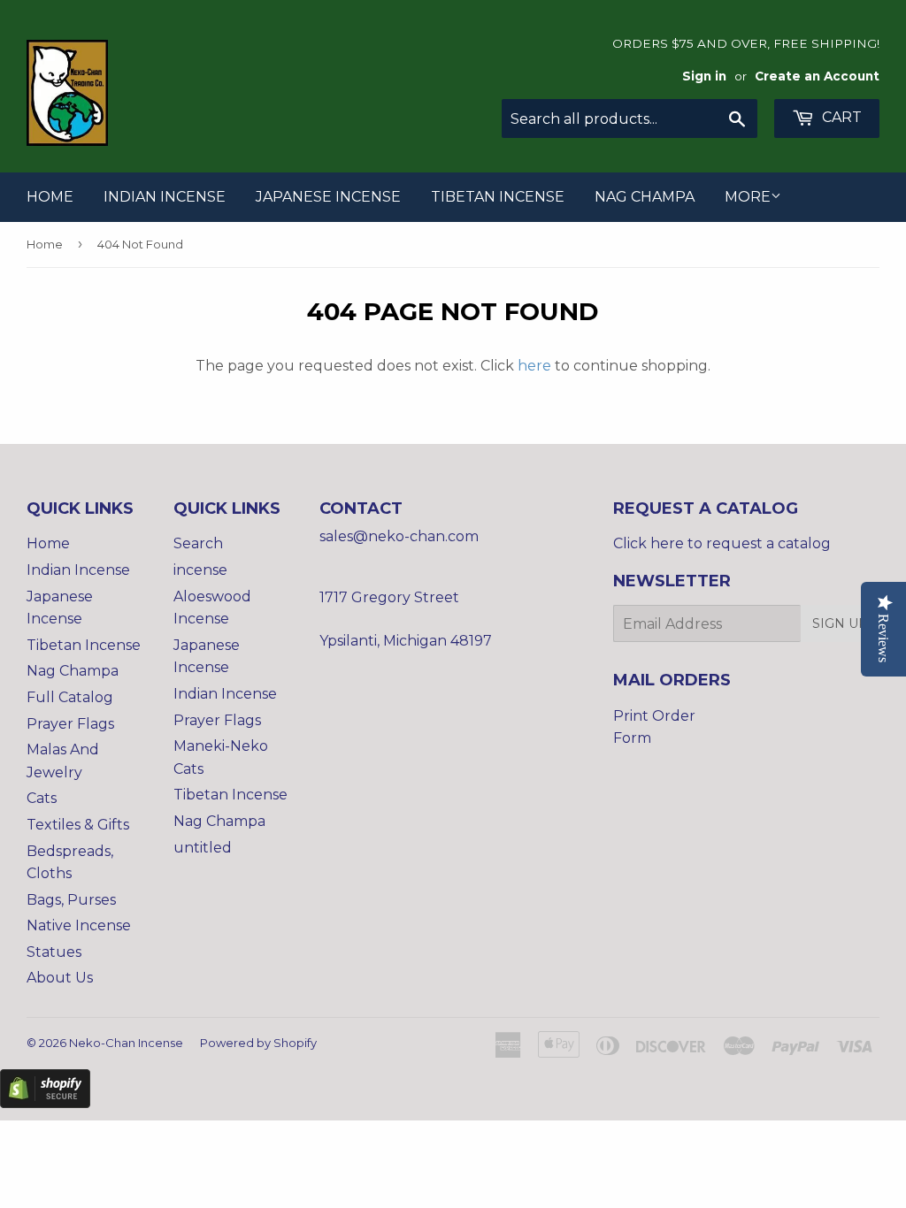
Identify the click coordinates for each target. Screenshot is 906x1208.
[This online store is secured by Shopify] (45, 1103)
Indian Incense (165, 196)
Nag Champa (645, 196)
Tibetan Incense (497, 196)
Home (50, 196)
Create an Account (817, 76)
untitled (202, 847)
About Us (60, 977)
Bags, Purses (71, 899)
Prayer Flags (70, 723)
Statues (54, 952)
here (534, 365)
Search (198, 543)
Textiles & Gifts (78, 824)
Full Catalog (70, 697)
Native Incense (79, 925)
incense (200, 570)
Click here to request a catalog (722, 543)
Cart (840, 117)
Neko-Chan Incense (126, 1043)
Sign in (704, 76)
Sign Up (840, 623)
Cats (42, 798)
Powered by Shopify (258, 1043)
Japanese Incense (328, 196)
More (748, 196)
